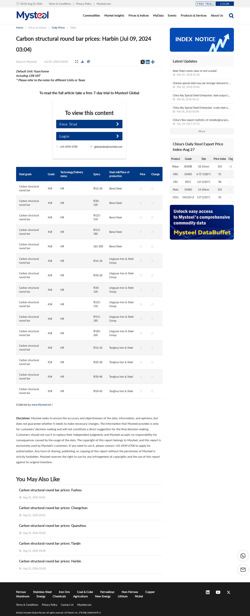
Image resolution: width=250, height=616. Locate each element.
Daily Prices (58, 27)
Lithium (123, 596)
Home (19, 27)
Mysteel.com (104, 3)
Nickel (139, 596)
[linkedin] (148, 62)
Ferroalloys (107, 591)
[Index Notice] (202, 40)
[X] (143, 62)
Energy (41, 596)
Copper (150, 591)
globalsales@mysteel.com (108, 146)
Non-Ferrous (130, 591)
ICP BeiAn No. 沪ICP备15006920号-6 (82, 612)
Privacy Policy (84, 3)
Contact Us (67, 604)
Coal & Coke (85, 591)
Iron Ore (64, 591)
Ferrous (21, 591)
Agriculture (80, 596)
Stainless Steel (42, 591)
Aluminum (22, 596)
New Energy (103, 596)
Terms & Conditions (60, 3)
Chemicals (59, 596)
